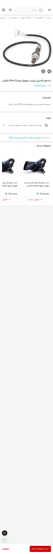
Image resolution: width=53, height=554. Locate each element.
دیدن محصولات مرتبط (40, 549)
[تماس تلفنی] (4, 533)
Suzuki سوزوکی (26, 18)
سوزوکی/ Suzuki (40, 85)
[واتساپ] (4, 539)
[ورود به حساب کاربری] (10, 10)
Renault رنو (39, 18)
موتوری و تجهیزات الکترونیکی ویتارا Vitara (25, 137)
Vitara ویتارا (13, 18)
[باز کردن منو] (49, 10)
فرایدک (49, 18)
